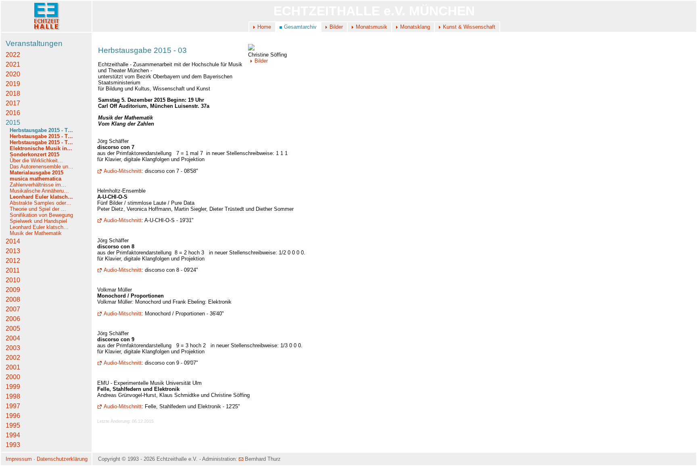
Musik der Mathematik (36, 233)
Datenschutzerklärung (62, 459)
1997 (13, 406)
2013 (13, 251)
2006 (13, 318)
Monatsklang (415, 27)
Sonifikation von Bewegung (41, 215)
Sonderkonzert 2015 (34, 154)
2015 (13, 122)
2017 (13, 103)
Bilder (336, 27)
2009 (13, 289)
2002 (13, 357)
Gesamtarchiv (300, 27)
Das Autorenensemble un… (41, 167)
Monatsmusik (371, 27)
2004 (13, 338)
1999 (13, 386)
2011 (13, 270)
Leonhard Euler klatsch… (41, 197)
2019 (13, 83)
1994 (13, 435)
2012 (13, 260)
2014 (13, 241)
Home (264, 27)
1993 (13, 444)
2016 (13, 112)
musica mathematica (35, 179)
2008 (13, 299)
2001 (13, 367)
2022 (13, 54)
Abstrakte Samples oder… (40, 203)
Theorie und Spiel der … (38, 209)
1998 (13, 396)
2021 (13, 64)
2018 (13, 93)
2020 (13, 74)
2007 (13, 309)
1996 (13, 415)
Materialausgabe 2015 (36, 173)
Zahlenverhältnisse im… (38, 185)
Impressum (19, 459)
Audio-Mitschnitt (123, 171)
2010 (13, 280)
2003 (13, 347)
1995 (13, 425)
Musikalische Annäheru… (39, 191)
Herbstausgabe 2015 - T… (41, 130)
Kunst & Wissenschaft (469, 27)
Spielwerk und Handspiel (38, 221)
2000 (13, 377)
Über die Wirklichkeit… (36, 160)
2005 (13, 328)
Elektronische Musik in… (41, 148)
